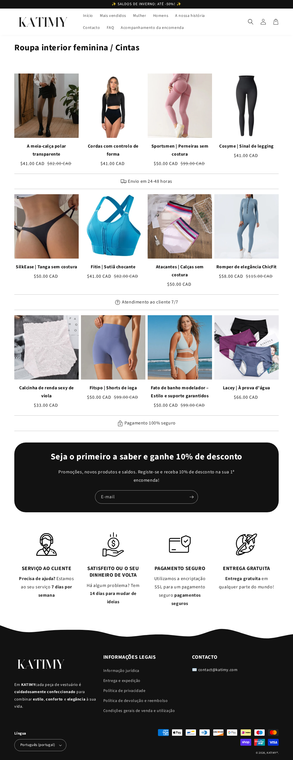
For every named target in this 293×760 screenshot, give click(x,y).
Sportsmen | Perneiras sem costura (180, 150)
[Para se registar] (191, 497)
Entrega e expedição (121, 681)
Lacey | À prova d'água (246, 388)
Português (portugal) (37, 744)
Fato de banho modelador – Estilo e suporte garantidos (180, 392)
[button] (250, 21)
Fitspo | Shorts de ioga (113, 388)
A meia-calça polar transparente (46, 150)
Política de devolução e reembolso (135, 701)
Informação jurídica (121, 671)
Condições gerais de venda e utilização (139, 711)
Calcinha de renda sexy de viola (46, 392)
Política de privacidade (124, 691)
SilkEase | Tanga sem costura (46, 267)
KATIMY (271, 753)
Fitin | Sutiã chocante (113, 267)
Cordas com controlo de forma (113, 150)
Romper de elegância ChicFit (246, 267)
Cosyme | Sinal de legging (246, 146)
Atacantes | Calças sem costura (180, 271)
